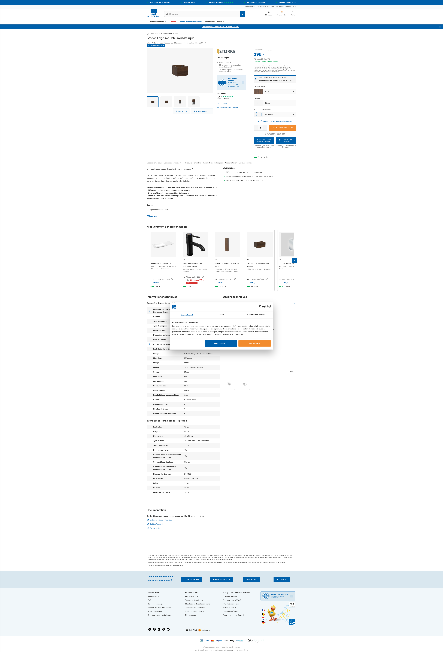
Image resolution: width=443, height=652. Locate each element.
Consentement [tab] (187, 315)
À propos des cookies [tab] (256, 314)
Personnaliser (219, 343)
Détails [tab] (221, 314)
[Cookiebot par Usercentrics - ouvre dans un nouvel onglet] (261, 307)
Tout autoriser (254, 343)
